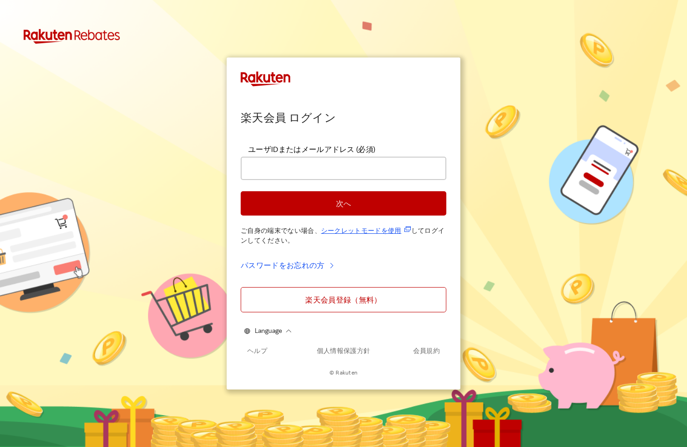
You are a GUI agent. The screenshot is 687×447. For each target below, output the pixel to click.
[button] (343, 203)
